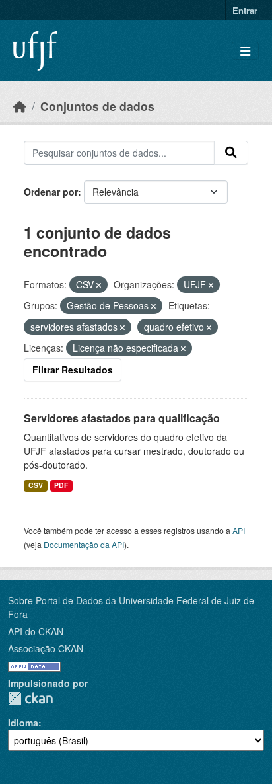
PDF (61, 485)
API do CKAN (35, 631)
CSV (35, 485)
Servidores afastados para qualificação (122, 418)
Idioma (23, 722)
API (238, 530)
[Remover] (98, 285)
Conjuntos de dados (97, 106)
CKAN (30, 698)
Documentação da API (84, 544)
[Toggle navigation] (245, 51)
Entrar (244, 10)
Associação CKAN (45, 648)
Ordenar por (51, 191)
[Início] (19, 106)
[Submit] (231, 153)
